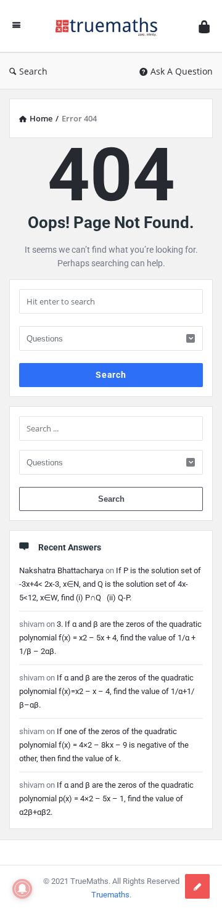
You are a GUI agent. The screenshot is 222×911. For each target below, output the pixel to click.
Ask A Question (181, 71)
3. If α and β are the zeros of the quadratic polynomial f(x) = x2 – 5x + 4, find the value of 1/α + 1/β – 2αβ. (110, 637)
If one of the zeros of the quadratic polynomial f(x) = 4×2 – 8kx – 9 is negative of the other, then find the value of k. (104, 745)
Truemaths (110, 894)
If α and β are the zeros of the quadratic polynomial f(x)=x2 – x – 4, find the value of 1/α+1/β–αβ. (106, 691)
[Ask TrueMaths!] (109, 26)
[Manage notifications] (22, 889)
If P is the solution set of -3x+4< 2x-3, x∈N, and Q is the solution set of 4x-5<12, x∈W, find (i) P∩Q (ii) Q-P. (110, 584)
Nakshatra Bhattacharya (61, 570)
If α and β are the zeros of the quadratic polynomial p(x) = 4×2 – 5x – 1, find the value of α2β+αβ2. (106, 798)
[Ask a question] (197, 886)
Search (33, 71)
